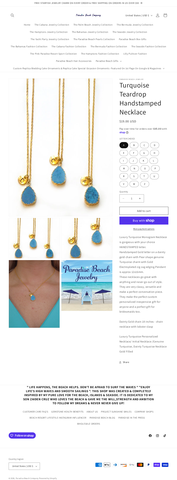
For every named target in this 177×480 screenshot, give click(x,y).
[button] (12, 15)
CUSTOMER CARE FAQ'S (35, 411)
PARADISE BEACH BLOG (102, 417)
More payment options (144, 228)
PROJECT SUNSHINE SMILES (116, 411)
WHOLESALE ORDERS (88, 423)
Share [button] (126, 362)
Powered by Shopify (48, 478)
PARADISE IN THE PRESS (131, 417)
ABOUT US (92, 411)
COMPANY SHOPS (144, 411)
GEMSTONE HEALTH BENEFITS (67, 411)
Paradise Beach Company (27, 478)
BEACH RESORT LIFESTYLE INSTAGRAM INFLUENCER (58, 417)
